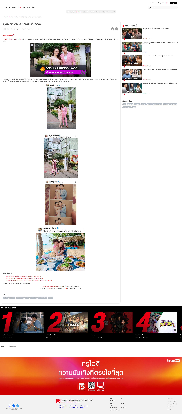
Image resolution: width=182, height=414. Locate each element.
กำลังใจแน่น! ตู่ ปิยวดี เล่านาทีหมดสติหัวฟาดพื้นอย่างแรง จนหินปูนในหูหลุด (24, 278)
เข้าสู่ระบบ (174, 3)
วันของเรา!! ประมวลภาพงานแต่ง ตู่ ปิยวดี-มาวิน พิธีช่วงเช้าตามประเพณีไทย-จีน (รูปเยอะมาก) (29, 280)
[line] (9, 405)
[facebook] (13, 405)
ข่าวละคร (85, 12)
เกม (24, 7)
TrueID (9, 3)
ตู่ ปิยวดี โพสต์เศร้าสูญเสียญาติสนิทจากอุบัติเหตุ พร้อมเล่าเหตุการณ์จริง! (23, 276)
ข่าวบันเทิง (78, 12)
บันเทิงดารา (12, 17)
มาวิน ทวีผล (18, 39)
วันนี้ (6, 7)
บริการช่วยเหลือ (171, 407)
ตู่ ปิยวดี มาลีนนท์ (8, 39)
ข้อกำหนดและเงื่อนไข (172, 401)
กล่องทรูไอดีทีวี (113, 408)
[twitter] (17, 405)
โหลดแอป (152, 3)
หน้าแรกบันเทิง (70, 12)
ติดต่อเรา (169, 409)
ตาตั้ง (28, 7)
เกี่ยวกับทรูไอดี (170, 398)
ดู (9, 7)
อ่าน (20, 7)
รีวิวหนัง (98, 12)
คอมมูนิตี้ (123, 408)
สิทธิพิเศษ (14, 7)
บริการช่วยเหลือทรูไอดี (115, 410)
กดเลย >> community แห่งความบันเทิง (52, 286)
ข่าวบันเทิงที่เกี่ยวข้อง (8, 346)
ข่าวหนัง (91, 12)
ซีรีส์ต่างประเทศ (105, 12)
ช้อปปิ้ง (111, 405)
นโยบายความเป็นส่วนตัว (172, 404)
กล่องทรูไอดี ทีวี (160, 3)
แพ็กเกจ (123, 405)
